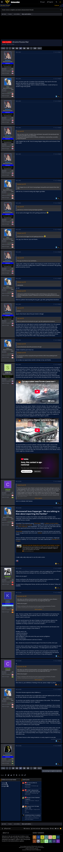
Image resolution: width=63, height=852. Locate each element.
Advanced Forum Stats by (31, 847)
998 (24, 48)
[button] (1, 2)
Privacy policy (46, 828)
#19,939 (59, 689)
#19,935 (59, 507)
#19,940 (59, 745)
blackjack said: (20, 184)
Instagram (4, 786)
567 (12, 493)
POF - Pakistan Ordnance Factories (44, 5)
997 (20, 48)
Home (57, 828)
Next (39, 48)
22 (9, 92)
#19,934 (59, 481)
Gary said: (19, 131)
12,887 (12, 92)
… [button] (9, 48)
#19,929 (59, 252)
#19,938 (59, 660)
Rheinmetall (37, 523)
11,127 (12, 759)
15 (9, 379)
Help (52, 828)
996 (17, 48)
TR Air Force (27, 787)
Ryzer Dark (8, 828)
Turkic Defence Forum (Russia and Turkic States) (32, 818)
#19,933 (59, 364)
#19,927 (59, 203)
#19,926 (59, 180)
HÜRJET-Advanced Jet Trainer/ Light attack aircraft (32, 790)
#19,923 (59, 101)
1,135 (12, 608)
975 (12, 69)
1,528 (12, 580)
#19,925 (59, 154)
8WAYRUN (39, 849)
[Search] (56, 2)
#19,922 (59, 78)
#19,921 (59, 52)
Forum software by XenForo (31, 846)
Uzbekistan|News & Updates (33, 815)
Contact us (27, 828)
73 (9, 759)
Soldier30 (7, 372)
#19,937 (59, 592)
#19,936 (59, 568)
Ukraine (40, 533)
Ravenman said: (21, 596)
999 (28, 48)
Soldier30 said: (20, 485)
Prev (3, 48)
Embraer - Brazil (29, 5)
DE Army (27, 812)
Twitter (4, 783)
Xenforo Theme (32, 848)
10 (10, 69)
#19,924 (59, 127)
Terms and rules (36, 828)
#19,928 (59, 229)
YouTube (4, 784)
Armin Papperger (23, 526)
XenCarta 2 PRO (25, 849)
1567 (35, 48)
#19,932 (59, 340)
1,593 (12, 379)
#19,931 (59, 304)
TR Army (27, 803)
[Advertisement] (31, 28)
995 (13, 48)
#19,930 (59, 278)
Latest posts (25, 779)
